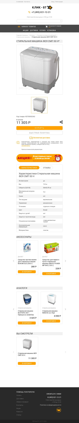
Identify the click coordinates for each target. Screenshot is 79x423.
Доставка (34, 30)
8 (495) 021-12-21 (54, 397)
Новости (19, 412)
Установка (51, 30)
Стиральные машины (23, 37)
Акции (25, 30)
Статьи (18, 415)
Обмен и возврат (22, 402)
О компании (19, 1)
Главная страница (22, 35)
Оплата (42, 30)
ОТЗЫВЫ (46, 168)
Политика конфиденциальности (50, 405)
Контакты (27, 1)
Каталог (29, 26)
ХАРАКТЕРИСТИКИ (29, 168)
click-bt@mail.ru (25, 145)
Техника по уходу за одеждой (46, 35)
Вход (52, 1)
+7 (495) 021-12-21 (41, 12)
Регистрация (59, 1)
